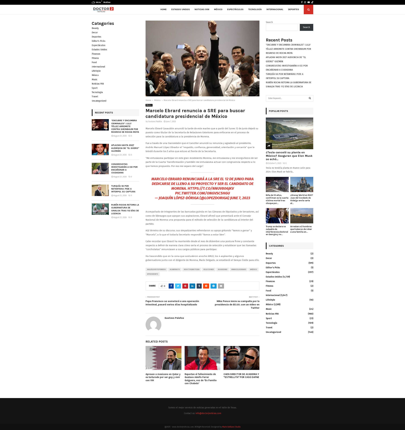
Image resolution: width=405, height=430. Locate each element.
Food (94, 62)
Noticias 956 (202, 9)
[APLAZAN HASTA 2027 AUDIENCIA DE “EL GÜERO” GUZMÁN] (100, 149)
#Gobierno (222, 270)
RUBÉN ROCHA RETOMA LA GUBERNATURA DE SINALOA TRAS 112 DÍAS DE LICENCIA (125, 209)
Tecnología (255, 9)
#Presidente (152, 274)
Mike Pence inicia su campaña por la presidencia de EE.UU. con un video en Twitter (237, 304)
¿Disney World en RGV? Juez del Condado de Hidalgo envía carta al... (301, 199)
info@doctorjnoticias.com (208, 413)
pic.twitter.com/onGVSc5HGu (202, 193)
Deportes (293, 9)
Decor (95, 32)
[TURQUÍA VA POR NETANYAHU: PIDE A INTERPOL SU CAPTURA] (100, 190)
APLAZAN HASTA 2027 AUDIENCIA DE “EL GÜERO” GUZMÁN (125, 148)
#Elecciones (208, 270)
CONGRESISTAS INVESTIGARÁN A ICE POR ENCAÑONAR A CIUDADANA (124, 168)
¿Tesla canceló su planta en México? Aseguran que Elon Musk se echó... (289, 156)
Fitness (95, 58)
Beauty (95, 28)
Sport (94, 88)
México (218, 9)
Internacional (274, 9)
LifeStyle (96, 71)
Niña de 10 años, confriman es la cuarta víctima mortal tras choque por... (277, 199)
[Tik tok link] (312, 2)
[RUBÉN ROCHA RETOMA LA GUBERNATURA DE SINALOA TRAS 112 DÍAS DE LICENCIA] (100, 209)
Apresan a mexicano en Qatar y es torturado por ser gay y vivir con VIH (163, 377)
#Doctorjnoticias (191, 270)
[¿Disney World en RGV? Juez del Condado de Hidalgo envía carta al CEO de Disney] (301, 184)
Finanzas (96, 54)
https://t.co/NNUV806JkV (211, 188)
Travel (95, 96)
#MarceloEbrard (238, 270)
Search (269, 22)
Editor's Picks (98, 41)
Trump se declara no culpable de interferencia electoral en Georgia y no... (277, 230)
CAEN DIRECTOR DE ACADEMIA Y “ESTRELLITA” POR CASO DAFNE (241, 376)
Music (94, 79)
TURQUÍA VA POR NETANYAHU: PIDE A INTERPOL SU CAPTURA (123, 189)
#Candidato (175, 270)
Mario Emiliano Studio (231, 427)
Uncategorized (99, 101)
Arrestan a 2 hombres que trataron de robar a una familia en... (301, 229)
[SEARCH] (309, 98)
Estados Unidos (180, 9)
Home (163, 9)
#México (253, 270)
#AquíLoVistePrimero (156, 270)
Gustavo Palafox (155, 121)
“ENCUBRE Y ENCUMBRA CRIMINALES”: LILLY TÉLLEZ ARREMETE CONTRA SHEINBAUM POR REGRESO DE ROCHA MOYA (125, 126)
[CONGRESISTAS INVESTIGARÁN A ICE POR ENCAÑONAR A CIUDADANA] (100, 168)
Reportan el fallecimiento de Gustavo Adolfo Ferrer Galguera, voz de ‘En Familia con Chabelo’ (201, 379)
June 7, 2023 (240, 198)
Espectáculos (235, 9)
